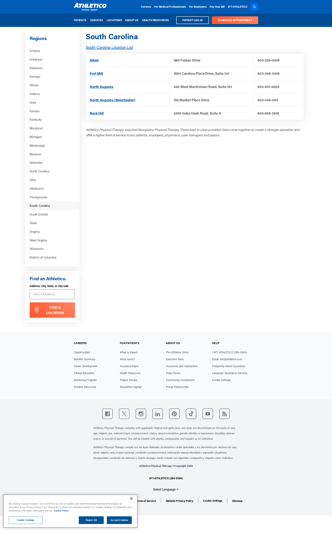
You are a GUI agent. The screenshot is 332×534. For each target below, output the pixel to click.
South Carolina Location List (109, 47)
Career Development (86, 366)
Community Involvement (180, 380)
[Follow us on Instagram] (141, 413)
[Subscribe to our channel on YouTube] (208, 413)
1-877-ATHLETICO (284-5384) (229, 352)
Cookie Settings (221, 380)
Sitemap (237, 501)
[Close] (131, 498)
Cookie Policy (61, 510)
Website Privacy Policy (179, 501)
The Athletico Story (177, 352)
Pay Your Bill (217, 6)
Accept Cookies (119, 520)
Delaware (36, 68)
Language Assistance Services (229, 373)
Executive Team (175, 359)
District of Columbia (43, 257)
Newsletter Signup (130, 387)
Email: (227, 359)
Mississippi (37, 145)
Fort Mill (96, 73)
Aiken (94, 60)
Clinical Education (84, 373)
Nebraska (36, 163)
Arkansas (36, 59)
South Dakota (39, 214)
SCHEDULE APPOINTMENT (235, 20)
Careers (146, 6)
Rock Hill (97, 113)
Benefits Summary (84, 359)
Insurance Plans (129, 366)
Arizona (35, 51)
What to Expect (129, 352)
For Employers (198, 6)
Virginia (35, 232)
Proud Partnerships (177, 387)
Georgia (35, 76)
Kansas (35, 111)
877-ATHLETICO (237, 6)
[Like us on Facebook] (107, 413)
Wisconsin (37, 249)
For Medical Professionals (170, 6)
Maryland (36, 128)
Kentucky (36, 119)
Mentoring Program (85, 380)
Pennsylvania (38, 197)
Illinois (34, 85)
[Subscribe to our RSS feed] (224, 413)
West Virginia (38, 240)
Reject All (91, 520)
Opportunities (82, 352)
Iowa (33, 102)
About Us (131, 20)
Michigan (36, 137)
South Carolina (40, 206)
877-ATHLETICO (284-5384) (166, 478)
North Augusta (101, 86)
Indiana (35, 94)
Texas (33, 223)
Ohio (33, 180)
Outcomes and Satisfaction (182, 366)
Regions (38, 38)
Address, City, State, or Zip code (49, 286)
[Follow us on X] (124, 413)
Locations (114, 20)
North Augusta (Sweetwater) (112, 100)
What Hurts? (127, 359)
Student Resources (85, 387)
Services (96, 20)
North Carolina (40, 171)
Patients (80, 20)
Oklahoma (37, 188)
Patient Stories (128, 380)
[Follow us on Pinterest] (174, 413)
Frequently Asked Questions (228, 366)
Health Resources (155, 20)
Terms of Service (145, 501)
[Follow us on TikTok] (191, 413)
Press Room (173, 373)
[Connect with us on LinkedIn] (157, 413)
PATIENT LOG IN (192, 20)
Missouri (35, 154)
